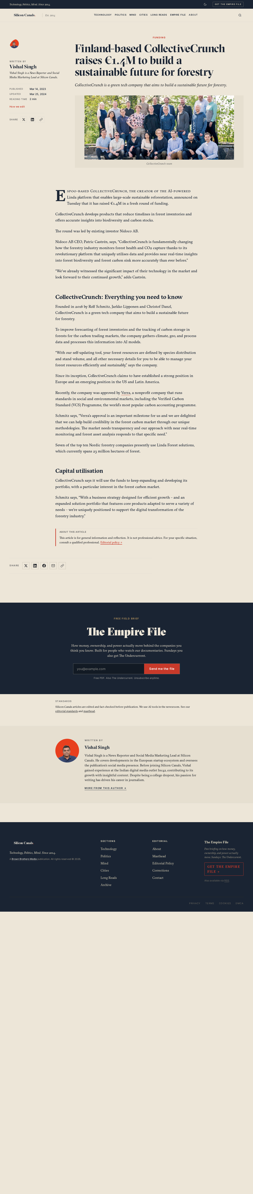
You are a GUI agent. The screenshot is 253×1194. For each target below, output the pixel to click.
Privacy (195, 903)
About (193, 14)
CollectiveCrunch (108, 190)
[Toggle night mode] (205, 4)
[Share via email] (53, 565)
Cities (143, 14)
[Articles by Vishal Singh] (18, 47)
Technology (103, 14)
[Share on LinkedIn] (32, 119)
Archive (106, 885)
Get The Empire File (228, 4)
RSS (226, 880)
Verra (125, 392)
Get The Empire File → (223, 869)
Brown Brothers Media (24, 859)
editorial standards (66, 711)
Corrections (160, 870)
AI (170, 190)
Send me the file (162, 669)
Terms (209, 903)
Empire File (178, 14)
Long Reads (159, 14)
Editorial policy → (111, 542)
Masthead (159, 856)
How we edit (17, 106)
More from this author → (105, 788)
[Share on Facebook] (44, 565)
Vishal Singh (23, 66)
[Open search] (240, 15)
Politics (120, 14)
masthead (89, 711)
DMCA (240, 903)
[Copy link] (41, 119)
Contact (157, 878)
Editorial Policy (163, 863)
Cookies (225, 903)
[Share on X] (24, 119)
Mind (132, 14)
